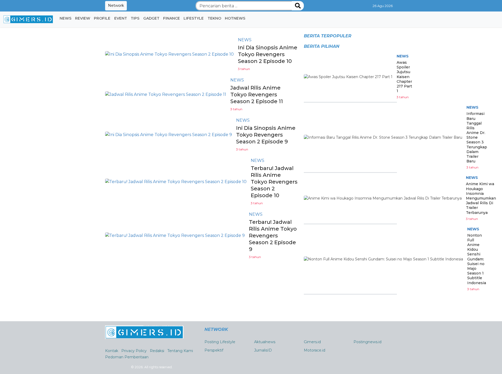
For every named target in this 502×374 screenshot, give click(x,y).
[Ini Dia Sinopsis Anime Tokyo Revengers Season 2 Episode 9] (168, 134)
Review (82, 18)
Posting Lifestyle (219, 342)
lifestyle (194, 18)
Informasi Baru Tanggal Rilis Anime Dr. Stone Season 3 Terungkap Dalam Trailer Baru (476, 137)
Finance (171, 18)
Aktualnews (264, 342)
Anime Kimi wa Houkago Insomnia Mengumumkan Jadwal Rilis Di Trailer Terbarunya (481, 198)
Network (116, 5)
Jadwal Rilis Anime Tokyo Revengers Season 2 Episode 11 (256, 94)
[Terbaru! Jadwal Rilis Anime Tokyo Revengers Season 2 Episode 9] (175, 235)
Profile (102, 18)
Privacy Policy (134, 350)
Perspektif (213, 350)
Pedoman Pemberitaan (127, 357)
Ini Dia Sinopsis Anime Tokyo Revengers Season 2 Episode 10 (267, 54)
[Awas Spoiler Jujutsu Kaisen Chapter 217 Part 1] (348, 77)
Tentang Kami (180, 350)
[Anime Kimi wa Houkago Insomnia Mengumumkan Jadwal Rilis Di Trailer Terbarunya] (383, 198)
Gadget (151, 18)
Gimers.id (312, 342)
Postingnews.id (367, 342)
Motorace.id (314, 350)
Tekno (214, 18)
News (65, 18)
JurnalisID (263, 350)
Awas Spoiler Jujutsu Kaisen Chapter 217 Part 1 (404, 76)
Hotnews (235, 18)
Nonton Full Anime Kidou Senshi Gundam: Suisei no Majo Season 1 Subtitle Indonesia (476, 259)
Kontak (111, 350)
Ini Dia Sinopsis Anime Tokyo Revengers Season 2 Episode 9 (265, 135)
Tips (135, 18)
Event (120, 18)
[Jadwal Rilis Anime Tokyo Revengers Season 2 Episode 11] (165, 94)
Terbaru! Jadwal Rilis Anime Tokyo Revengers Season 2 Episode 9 (273, 235)
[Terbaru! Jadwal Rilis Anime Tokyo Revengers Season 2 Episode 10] (176, 181)
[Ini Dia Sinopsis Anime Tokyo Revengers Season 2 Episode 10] (169, 54)
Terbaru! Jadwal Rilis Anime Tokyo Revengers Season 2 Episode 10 (274, 181)
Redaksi (157, 350)
